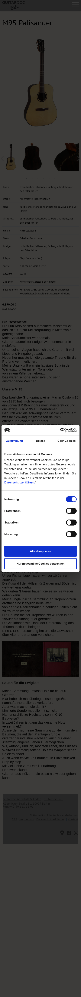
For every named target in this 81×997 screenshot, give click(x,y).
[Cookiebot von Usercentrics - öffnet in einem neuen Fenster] (60, 430)
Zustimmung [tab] (14, 440)
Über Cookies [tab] (66, 440)
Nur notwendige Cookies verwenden (40, 563)
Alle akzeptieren (40, 551)
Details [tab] (40, 440)
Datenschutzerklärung (19, 482)
